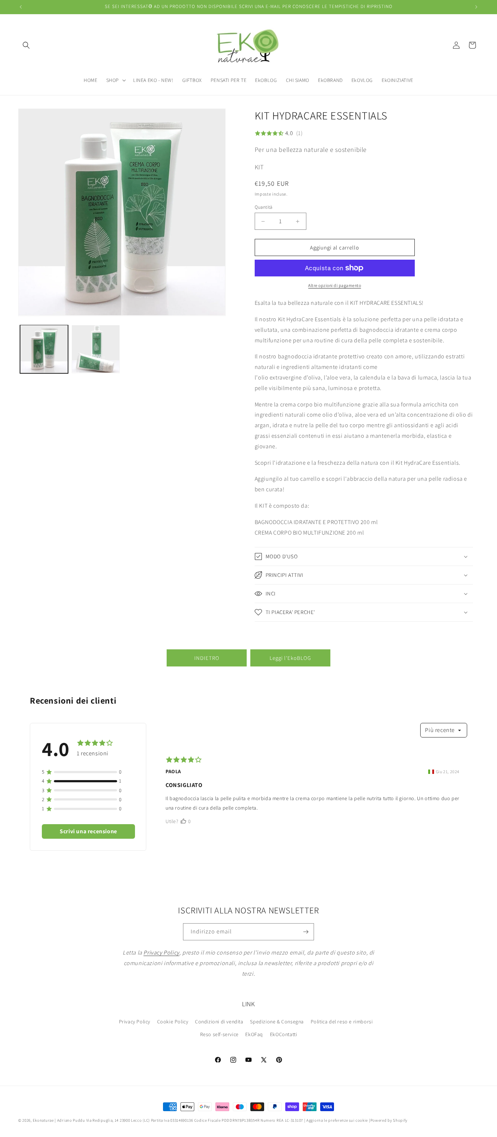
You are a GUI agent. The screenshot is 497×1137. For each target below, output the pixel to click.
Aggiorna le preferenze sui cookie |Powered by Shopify (356, 1120)
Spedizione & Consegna (277, 1021)
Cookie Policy (172, 1021)
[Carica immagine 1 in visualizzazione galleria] (44, 349)
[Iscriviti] (306, 931)
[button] (26, 45)
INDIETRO (206, 657)
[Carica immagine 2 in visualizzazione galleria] (96, 349)
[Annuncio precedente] (21, 7)
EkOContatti (283, 1034)
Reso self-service (219, 1034)
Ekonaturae (43, 1120)
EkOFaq (254, 1034)
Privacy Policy (134, 1021)
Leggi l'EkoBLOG (290, 657)
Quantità (264, 207)
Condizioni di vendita (219, 1021)
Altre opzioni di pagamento (334, 285)
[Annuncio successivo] (476, 7)
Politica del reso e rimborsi (342, 1021)
